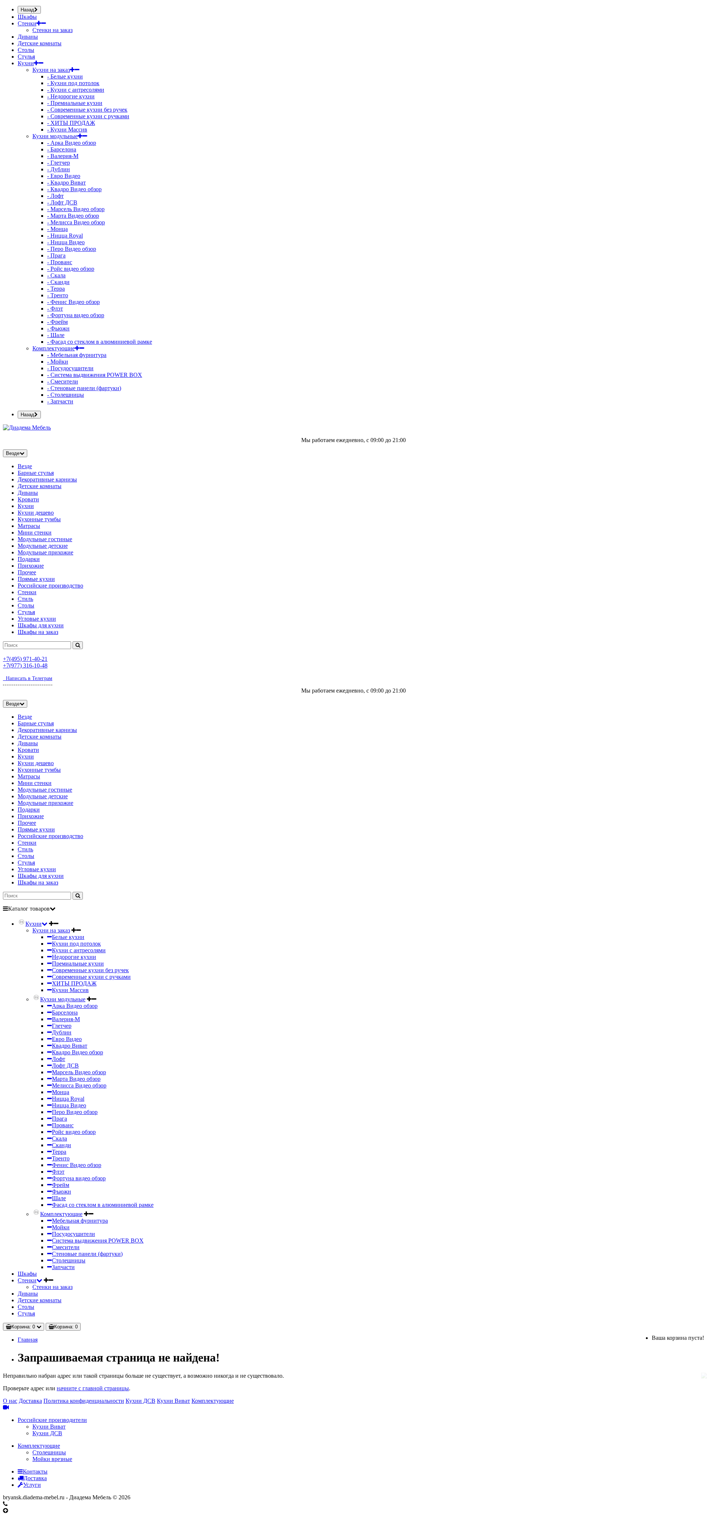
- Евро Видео (63, 176)
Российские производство (50, 585)
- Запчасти (60, 401)
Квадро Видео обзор (77, 1052)
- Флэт (55, 308)
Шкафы (27, 17)
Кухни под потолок (76, 943)
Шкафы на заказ (38, 632)
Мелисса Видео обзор (79, 1085)
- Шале (55, 335)
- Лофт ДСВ (62, 202)
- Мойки (57, 361)
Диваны (28, 37)
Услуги (32, 1485)
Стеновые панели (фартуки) (87, 1254)
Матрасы (29, 526)
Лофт (58, 1059)
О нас (10, 1401)
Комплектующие (53, 348)
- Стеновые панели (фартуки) (84, 388)
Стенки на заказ (52, 30)
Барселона (65, 1012)
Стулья (26, 56)
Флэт (58, 1172)
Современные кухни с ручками (91, 977)
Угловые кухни (37, 619)
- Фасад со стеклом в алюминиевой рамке (99, 342)
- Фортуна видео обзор (75, 315)
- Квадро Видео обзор (74, 189)
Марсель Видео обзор (79, 1072)
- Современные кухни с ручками (88, 116)
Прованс (63, 1125)
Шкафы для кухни (41, 625)
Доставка (30, 1401)
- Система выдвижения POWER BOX (94, 375)
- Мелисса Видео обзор (76, 222)
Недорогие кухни (74, 957)
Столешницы (68, 1260)
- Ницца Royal (65, 235)
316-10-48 (25, 665)
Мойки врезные (52, 1459)
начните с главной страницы (93, 1388)
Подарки (29, 559)
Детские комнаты (39, 43)
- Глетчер (58, 163)
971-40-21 (25, 659)
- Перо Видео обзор (71, 249)
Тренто (61, 1158)
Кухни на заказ (51, 70)
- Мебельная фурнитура (76, 355)
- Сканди (58, 282)
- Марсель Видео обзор (76, 209)
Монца (60, 1092)
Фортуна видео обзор (79, 1178)
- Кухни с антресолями (75, 90)
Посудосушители (73, 1234)
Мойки (61, 1227)
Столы (26, 50)
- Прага (56, 255)
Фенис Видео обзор (76, 1165)
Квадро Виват (69, 1046)
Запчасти (63, 1267)
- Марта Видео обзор (73, 216)
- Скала (56, 275)
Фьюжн (61, 1191)
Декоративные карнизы (47, 479)
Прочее (27, 572)
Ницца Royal (68, 1099)
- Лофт (55, 196)
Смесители (66, 1247)
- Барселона (61, 149)
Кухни (26, 63)
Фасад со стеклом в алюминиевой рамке (103, 1205)
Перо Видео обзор (75, 1112)
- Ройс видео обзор (70, 269)
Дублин (61, 1032)
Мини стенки (35, 532)
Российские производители (52, 1420)
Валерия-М (66, 1019)
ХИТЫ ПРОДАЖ (74, 983)
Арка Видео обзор (75, 1006)
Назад (27, 10)
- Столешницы (65, 395)
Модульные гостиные (45, 539)
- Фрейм (57, 322)
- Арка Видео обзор (71, 143)
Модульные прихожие (45, 552)
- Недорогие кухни (71, 96)
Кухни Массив (70, 990)
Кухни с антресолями (79, 950)
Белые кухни (68, 937)
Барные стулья (36, 473)
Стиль (25, 599)
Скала (59, 1138)
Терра (59, 1152)
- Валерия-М (62, 156)
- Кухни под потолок (73, 83)
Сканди (61, 1145)
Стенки (27, 23)
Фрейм (60, 1185)
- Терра (56, 288)
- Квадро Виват (66, 182)
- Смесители (62, 381)
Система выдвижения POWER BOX (98, 1240)
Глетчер (61, 1026)
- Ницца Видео (66, 242)
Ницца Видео (69, 1105)
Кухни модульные (55, 136)
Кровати (28, 499)
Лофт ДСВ (65, 1065)
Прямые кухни (36, 579)
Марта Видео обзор (76, 1079)
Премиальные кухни (78, 963)
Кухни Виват (173, 1401)
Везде (25, 466)
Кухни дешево (36, 512)
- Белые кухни (65, 76)
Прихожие (31, 566)
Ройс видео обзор (74, 1132)
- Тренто (57, 295)
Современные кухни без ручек (90, 970)
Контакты (35, 1471)
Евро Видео (67, 1039)
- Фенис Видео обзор (73, 302)
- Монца (57, 229)
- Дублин (58, 169)
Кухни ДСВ (140, 1401)
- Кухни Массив (67, 129)
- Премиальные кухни (74, 103)
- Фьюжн (58, 328)
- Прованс (59, 262)
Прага (59, 1118)
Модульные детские (43, 546)
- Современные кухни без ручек (87, 109)
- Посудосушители (70, 368)
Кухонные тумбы (39, 519)
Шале (59, 1198)
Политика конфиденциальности (83, 1401)
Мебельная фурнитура (80, 1221)
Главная (28, 1339)
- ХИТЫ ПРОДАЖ (71, 123)
